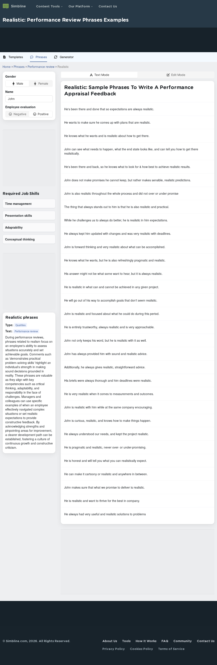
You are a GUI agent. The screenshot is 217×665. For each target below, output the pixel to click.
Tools (126, 641)
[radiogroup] (29, 83)
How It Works (146, 641)
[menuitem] (14, 57)
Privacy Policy (113, 649)
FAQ (164, 641)
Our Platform (79, 6)
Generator (67, 57)
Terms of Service (171, 649)
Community (182, 641)
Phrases (41, 57)
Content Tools (48, 6)
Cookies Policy (141, 649)
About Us (109, 641)
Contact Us (108, 6)
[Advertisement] (108, 39)
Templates (15, 57)
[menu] (108, 57)
